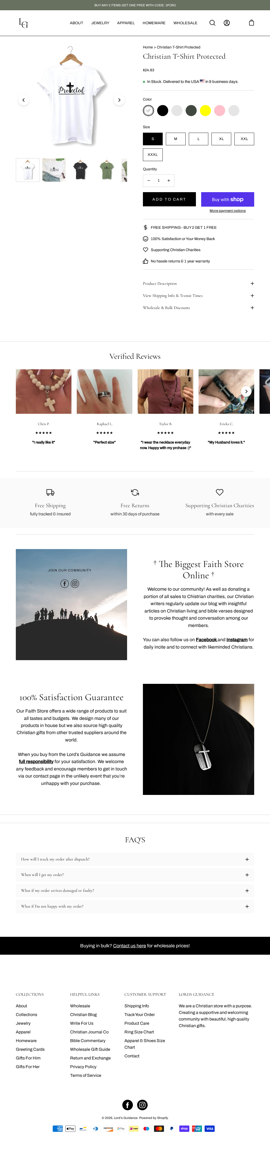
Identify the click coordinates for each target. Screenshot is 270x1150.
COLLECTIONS (30, 994)
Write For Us (81, 1023)
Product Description (160, 283)
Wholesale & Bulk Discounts (166, 307)
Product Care (136, 1023)
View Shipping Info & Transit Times (172, 295)
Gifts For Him (28, 1058)
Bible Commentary (87, 1040)
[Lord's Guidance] (24, 23)
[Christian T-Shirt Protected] (28, 170)
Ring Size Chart (139, 1032)
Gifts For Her (28, 1066)
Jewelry (23, 1023)
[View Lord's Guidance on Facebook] (127, 1105)
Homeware (26, 1040)
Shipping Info (136, 1006)
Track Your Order (139, 1014)
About (21, 1006)
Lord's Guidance (126, 1118)
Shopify (162, 1118)
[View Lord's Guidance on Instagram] (142, 1105)
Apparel (23, 1032)
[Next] (119, 100)
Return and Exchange (90, 1058)
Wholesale (80, 1006)
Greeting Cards (30, 1049)
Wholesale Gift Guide (90, 1049)
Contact (131, 1056)
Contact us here (129, 945)
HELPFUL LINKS (85, 994)
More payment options (228, 211)
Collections (26, 1014)
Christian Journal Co (89, 1032)
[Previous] (23, 100)
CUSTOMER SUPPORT (145, 994)
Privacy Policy (83, 1066)
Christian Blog (83, 1014)
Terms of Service (85, 1075)
